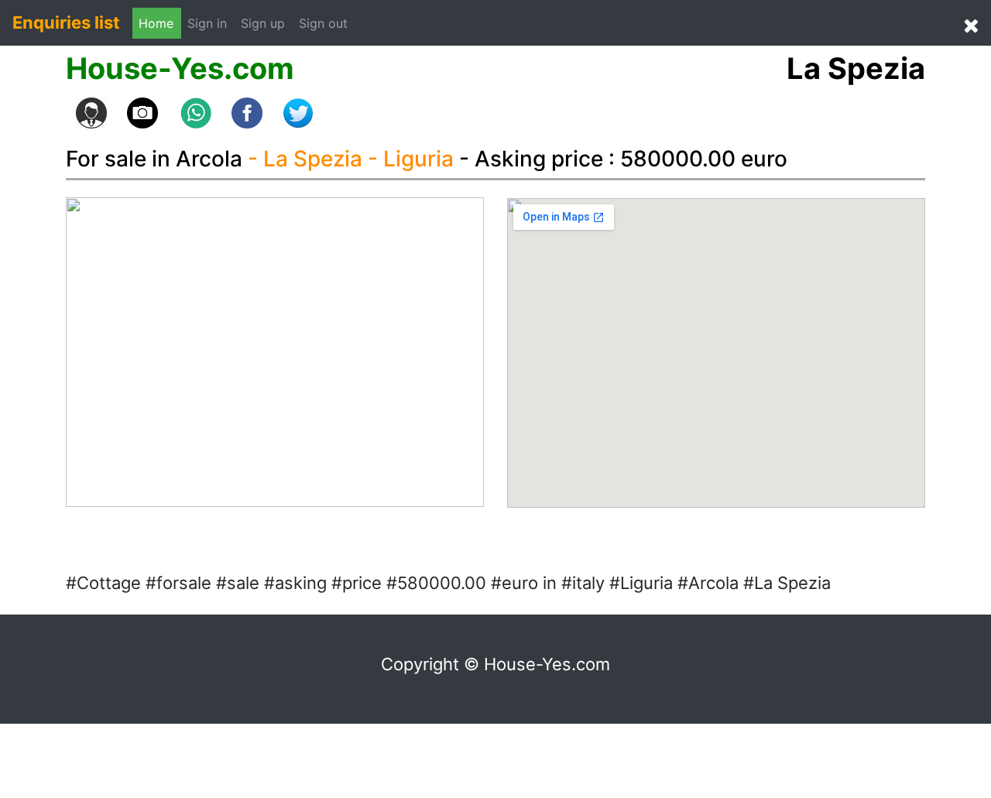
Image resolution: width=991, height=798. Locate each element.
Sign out (323, 23)
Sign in (211, 23)
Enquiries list (66, 22)
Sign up (263, 23)
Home (156, 23)
